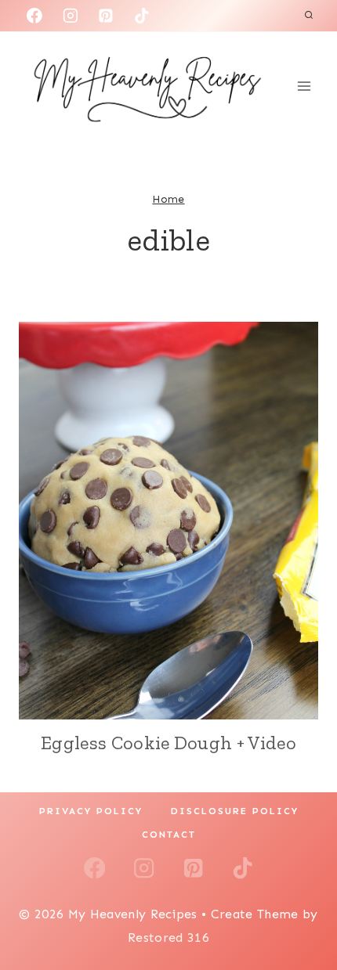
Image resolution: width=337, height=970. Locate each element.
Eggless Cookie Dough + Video (168, 742)
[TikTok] (142, 15)
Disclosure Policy (235, 811)
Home (168, 199)
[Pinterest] (105, 15)
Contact (169, 834)
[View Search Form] (308, 15)
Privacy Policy (91, 811)
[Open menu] (303, 86)
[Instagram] (70, 15)
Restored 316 (168, 937)
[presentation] (168, 520)
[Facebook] (34, 15)
